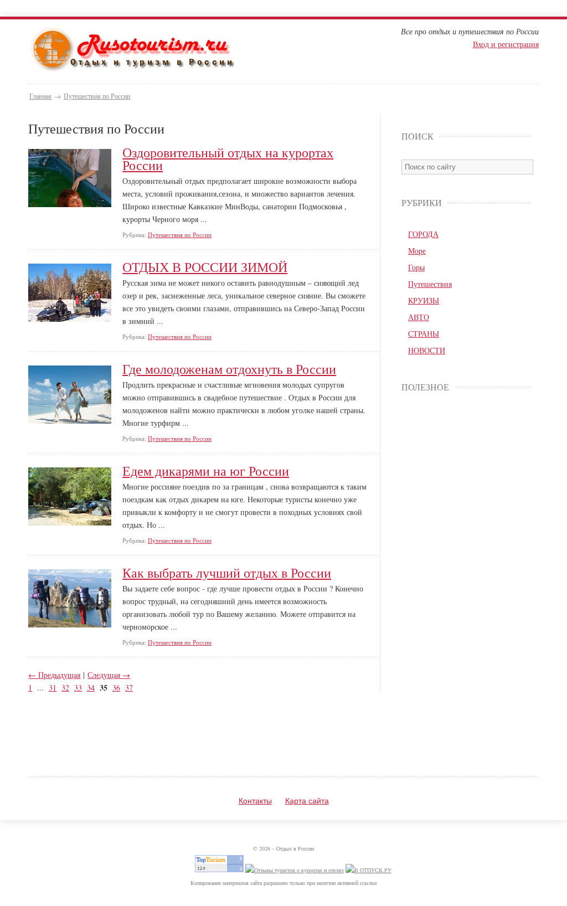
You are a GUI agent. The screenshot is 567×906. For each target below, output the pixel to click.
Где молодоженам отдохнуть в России (229, 369)
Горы (416, 267)
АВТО (418, 317)
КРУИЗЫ (423, 300)
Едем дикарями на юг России (205, 471)
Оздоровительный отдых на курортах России (227, 159)
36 (116, 687)
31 (52, 687)
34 (91, 687)
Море (417, 250)
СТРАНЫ (423, 333)
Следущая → (108, 675)
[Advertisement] (466, 576)
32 (65, 687)
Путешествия (430, 284)
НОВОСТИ (426, 350)
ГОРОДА (423, 234)
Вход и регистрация (506, 44)
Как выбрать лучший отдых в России (226, 573)
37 (129, 687)
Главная (40, 95)
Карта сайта (307, 800)
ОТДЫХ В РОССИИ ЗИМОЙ (204, 267)
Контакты (255, 800)
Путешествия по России (97, 95)
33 (78, 687)
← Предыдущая (54, 675)
